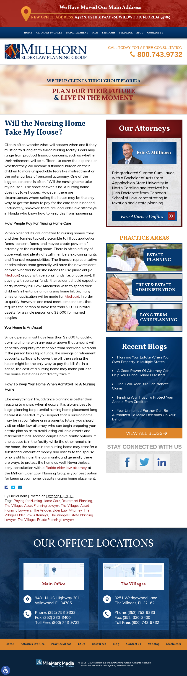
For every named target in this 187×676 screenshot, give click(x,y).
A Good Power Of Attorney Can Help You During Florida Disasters (140, 372)
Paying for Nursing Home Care (37, 501)
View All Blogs (144, 433)
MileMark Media (125, 665)
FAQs (95, 33)
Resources (99, 644)
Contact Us (155, 33)
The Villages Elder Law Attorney (57, 510)
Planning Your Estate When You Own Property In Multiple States (140, 359)
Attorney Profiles (49, 33)
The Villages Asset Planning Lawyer (32, 506)
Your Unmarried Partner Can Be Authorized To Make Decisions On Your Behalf (143, 414)
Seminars (109, 33)
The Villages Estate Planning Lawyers (46, 520)
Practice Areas (77, 33)
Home (28, 33)
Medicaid (12, 275)
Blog (139, 33)
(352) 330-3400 (57, 617)
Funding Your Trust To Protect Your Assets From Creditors (142, 399)
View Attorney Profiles (141, 216)
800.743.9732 (159, 54)
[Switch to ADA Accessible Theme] (5, 670)
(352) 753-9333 (61, 612)
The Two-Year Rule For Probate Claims (140, 386)
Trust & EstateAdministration (155, 287)
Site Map (153, 644)
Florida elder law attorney (66, 467)
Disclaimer (173, 644)
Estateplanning (159, 257)
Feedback (126, 33)
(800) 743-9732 (66, 622)
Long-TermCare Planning (158, 317)
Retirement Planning (77, 501)
